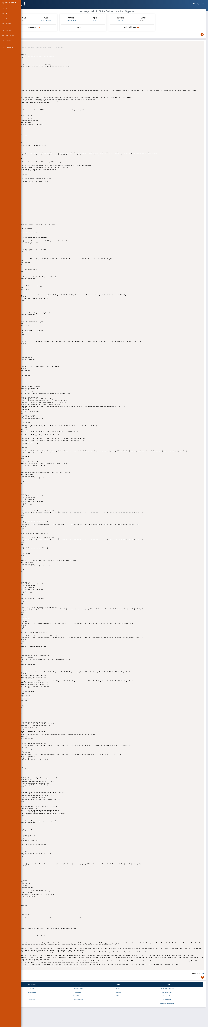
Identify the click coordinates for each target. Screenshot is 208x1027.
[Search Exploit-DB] (203, 4)
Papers (32, 995)
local (94, 20)
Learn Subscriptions (167, 992)
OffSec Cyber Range (167, 995)
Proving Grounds (167, 999)
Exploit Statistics (78, 999)
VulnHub (118, 995)
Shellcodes (32, 999)
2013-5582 (43, 20)
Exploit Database (10, 2)
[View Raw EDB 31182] (89, 27)
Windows (120, 20)
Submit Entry (78, 992)
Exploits (32, 988)
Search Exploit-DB (78, 988)
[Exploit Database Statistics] (194, 4)
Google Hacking (32, 992)
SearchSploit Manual (78, 995)
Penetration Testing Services (167, 1003)
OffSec (118, 988)
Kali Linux (118, 992)
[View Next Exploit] (202, 34)
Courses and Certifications (167, 988)
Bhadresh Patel (71, 20)
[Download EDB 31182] (83, 27)
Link (203, 973)
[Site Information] (198, 4)
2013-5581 (48, 20)
